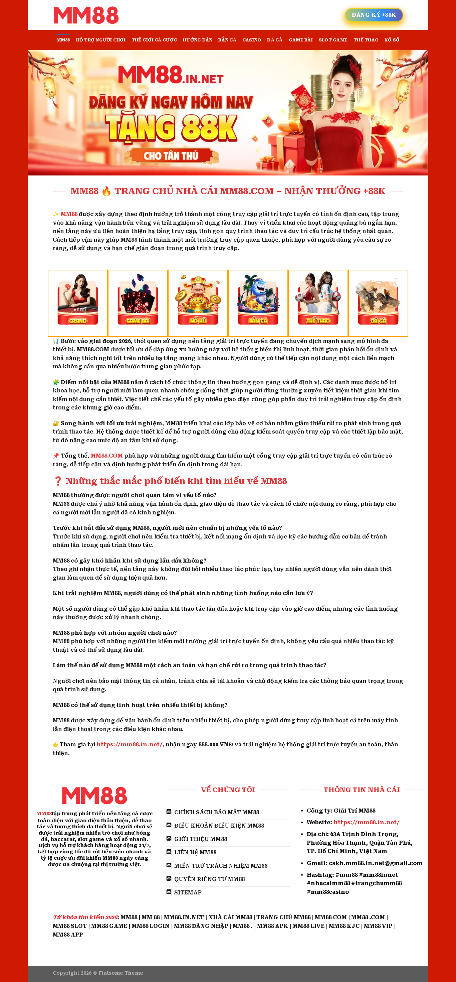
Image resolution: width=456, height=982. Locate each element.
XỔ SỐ (392, 39)
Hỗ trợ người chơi (101, 39)
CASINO (251, 39)
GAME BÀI (301, 39)
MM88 (63, 39)
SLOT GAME (333, 39)
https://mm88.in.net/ (129, 744)
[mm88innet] (86, 15)
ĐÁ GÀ (274, 39)
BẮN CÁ (227, 39)
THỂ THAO (366, 39)
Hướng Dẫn (197, 39)
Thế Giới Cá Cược (154, 39)
